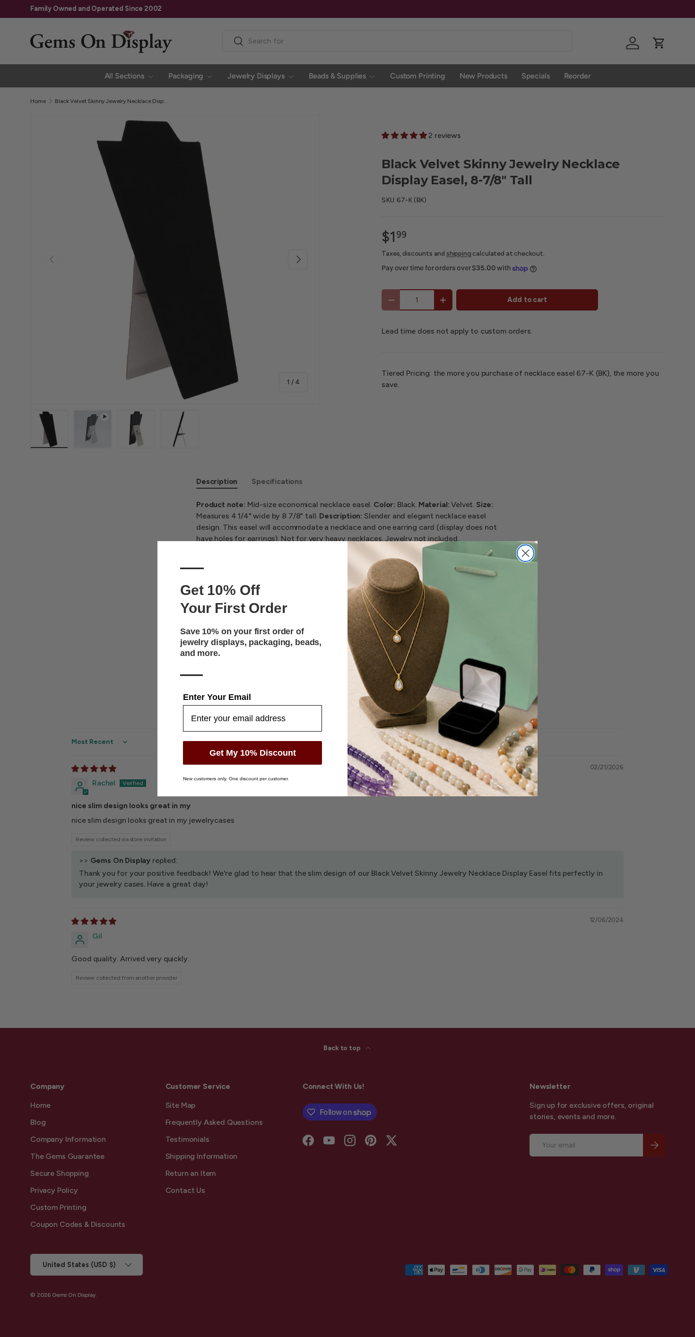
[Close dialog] (525, 553)
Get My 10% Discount (252, 753)
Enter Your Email (217, 697)
